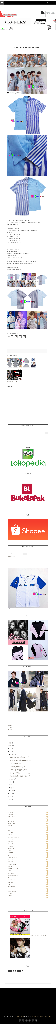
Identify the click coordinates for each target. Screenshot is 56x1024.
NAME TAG (10, 866)
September (13, 778)
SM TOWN (10, 888)
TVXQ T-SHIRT (11, 897)
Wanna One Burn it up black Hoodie (17, 767)
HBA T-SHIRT (10, 843)
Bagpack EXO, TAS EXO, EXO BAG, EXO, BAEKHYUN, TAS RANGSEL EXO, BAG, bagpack (28, 936)
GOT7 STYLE (10, 839)
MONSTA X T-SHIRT (12, 864)
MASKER (9, 863)
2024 (10, 742)
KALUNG (9, 855)
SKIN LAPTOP (10, 882)
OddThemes (35, 1016)
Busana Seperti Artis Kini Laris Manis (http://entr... (20, 764)
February (12, 788)
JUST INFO (10, 854)
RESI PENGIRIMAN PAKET (13, 875)
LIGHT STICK (10, 861)
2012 (10, 798)
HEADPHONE (10, 845)
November (13, 753)
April (11, 785)
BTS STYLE (10, 825)
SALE (9, 877)
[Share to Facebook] (12, 336)
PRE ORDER (10, 872)
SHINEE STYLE (11, 881)
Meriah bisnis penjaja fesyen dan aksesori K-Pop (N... (21, 773)
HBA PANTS (10, 841)
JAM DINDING (10, 852)
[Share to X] (16, 336)
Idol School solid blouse (15, 772)
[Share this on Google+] (20, 336)
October (12, 754)
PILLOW (9, 870)
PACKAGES (10, 725)
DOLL (9, 830)
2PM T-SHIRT (10, 814)
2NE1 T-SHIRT (10, 812)
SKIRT (9, 884)
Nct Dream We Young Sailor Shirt (17, 770)
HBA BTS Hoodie (34, 958)
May (11, 784)
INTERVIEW (10, 850)
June (11, 782)
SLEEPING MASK (11, 886)
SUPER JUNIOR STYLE (14, 333)
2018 (10, 750)
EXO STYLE (10, 834)
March (12, 787)
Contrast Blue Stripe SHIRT (15, 763)
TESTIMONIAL (10, 727)
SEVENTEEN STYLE (11, 879)
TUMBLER (10, 895)
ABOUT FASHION (11, 816)
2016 (10, 792)
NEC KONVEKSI (11, 729)
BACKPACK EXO (11, 821)
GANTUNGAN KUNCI (12, 836)
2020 (10, 746)
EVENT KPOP (10, 832)
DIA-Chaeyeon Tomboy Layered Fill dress (18, 769)
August (12, 779)
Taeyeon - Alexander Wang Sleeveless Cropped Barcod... (22, 756)
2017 (10, 751)
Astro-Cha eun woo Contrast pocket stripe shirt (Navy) (21, 762)
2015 (10, 793)
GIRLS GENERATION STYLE (13, 837)
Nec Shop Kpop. (19, 1016)
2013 (10, 796)
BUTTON (9, 827)
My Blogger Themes (46, 1016)
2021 (10, 745)
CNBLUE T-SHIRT (11, 828)
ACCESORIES (10, 818)
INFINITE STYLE (11, 848)
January (12, 790)
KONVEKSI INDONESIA (12, 857)
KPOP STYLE (10, 859)
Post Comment (35, 50)
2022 (10, 743)
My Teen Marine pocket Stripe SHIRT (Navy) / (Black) (20, 760)
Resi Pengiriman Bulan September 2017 (18, 776)
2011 (10, 799)
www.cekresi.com (11, 556)
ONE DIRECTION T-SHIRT (13, 868)
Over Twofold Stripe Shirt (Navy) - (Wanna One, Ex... (20, 775)
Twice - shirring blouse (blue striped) (17, 757)
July (11, 781)
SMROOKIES (10, 890)
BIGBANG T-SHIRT (11, 823)
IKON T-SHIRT (10, 846)
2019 (10, 748)
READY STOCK (11, 873)
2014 (10, 795)
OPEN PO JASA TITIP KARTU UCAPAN (17, 766)
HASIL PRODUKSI (11, 723)
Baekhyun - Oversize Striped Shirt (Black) (18, 759)
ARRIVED (10, 819)
